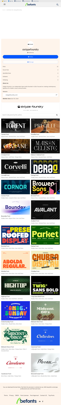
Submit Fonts (36, 1)
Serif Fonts (11, 157)
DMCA (17, 395)
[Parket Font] (45, 235)
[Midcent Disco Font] (15, 335)
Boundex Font (5, 216)
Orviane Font (5, 155)
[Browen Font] (45, 187)
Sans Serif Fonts (21, 136)
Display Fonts (34, 136)
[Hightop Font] (15, 285)
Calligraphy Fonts (35, 349)
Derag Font (34, 175)
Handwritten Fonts (45, 376)
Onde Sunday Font (7, 322)
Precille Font (35, 134)
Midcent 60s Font (37, 322)
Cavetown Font (6, 374)
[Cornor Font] (15, 187)
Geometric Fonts (13, 198)
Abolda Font (5, 271)
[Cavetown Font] (15, 362)
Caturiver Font (36, 347)
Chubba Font (35, 271)
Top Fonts (51, 395)
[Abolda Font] (15, 260)
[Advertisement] (30, 23)
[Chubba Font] (45, 260)
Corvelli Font (5, 175)
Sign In (4, 1)
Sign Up (10, 1)
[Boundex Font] (15, 207)
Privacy (11, 395)
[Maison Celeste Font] (45, 146)
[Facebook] (42, 401)
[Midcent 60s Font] (45, 310)
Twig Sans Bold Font (37, 296)
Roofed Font (5, 246)
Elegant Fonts (4, 136)
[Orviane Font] (15, 146)
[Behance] (40, 401)
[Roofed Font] (15, 235)
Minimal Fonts (12, 136)
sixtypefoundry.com (12, 95)
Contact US (43, 395)
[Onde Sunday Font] (15, 310)
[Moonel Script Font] (45, 362)
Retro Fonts (11, 248)
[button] (57, 5)
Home (3, 10)
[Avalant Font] (45, 210)
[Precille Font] (45, 125)
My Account (18, 1)
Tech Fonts (20, 298)
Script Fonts (44, 349)
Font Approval (34, 395)
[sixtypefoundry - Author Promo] (30, 107)
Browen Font (35, 196)
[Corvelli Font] (15, 166)
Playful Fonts (12, 324)
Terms (6, 395)
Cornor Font (5, 196)
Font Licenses (24, 395)
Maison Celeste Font (37, 155)
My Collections (27, 1)
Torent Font (5, 134)
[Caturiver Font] (45, 335)
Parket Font (35, 246)
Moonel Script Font (37, 374)
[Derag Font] (45, 166)
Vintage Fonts (18, 157)
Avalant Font (35, 221)
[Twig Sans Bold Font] (45, 285)
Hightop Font (5, 296)
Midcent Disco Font (7, 347)
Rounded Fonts (42, 157)
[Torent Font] (15, 125)
